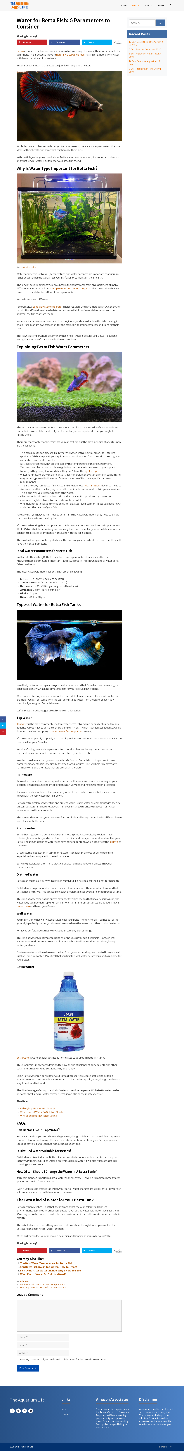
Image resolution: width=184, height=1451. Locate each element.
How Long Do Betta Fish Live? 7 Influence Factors (43, 1287)
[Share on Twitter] (3, 725)
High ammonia (93, 485)
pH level (114, 841)
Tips (147, 5)
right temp (90, 471)
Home (124, 5)
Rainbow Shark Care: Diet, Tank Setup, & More (42, 1284)
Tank (27, 1281)
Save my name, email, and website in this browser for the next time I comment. (64, 1359)
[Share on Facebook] (3, 719)
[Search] (160, 23)
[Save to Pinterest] (3, 732)
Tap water (22, 724)
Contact (66, 1414)
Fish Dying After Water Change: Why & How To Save (50, 1270)
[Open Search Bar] (170, 5)
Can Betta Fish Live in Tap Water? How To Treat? (48, 1266)
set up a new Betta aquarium (67, 731)
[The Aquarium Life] (19, 5)
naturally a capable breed (70, 54)
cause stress (23, 906)
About (160, 5)
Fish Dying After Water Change (37, 1108)
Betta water (23, 1057)
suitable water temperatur (48, 306)
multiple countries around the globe (70, 288)
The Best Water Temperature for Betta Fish (46, 1263)
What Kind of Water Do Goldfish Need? (41, 1112)
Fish (134, 5)
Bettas (20, 51)
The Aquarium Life (27, 1400)
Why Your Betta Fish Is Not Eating (38, 1115)
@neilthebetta (29, 267)
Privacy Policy (165, 1447)
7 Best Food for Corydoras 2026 (145, 49)
